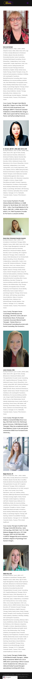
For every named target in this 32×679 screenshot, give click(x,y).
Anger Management (13, 246)
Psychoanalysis (23, 184)
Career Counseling (19, 57)
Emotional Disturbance (9, 171)
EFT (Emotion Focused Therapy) (17, 607)
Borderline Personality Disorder (15, 482)
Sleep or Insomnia (8, 190)
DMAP (17, 169)
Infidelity (25, 74)
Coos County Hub (9, 475)
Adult (13, 50)
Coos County (21, 61)
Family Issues (22, 70)
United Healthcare (8, 651)
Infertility (25, 274)
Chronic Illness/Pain (18, 163)
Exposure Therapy (12, 269)
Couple (12, 63)
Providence (15, 184)
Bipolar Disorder (13, 55)
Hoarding (18, 613)
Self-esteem (10, 89)
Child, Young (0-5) (8, 596)
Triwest (23, 649)
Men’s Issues (23, 78)
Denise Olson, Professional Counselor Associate (14, 238)
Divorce (10, 65)
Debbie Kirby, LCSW (7, 573)
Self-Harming (17, 89)
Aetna (8, 477)
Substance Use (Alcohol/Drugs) (15, 407)
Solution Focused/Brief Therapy (16, 515)
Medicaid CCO (21, 501)
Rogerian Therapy (19, 86)
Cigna (6, 490)
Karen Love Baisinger (8, 47)
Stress (10, 93)
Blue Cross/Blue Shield (18, 586)
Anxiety (10, 53)
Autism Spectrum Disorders (10, 155)
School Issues (23, 293)
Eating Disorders (17, 65)
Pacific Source (7, 399)
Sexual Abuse (21, 295)
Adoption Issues (7, 50)
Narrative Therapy (15, 280)
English (12, 70)
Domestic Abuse (7, 267)
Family (16, 70)
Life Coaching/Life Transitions (11, 76)
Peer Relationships (11, 82)
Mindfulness (6, 80)
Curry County (14, 167)
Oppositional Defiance (21, 626)
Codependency (14, 61)
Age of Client (17, 152)
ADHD (23, 48)
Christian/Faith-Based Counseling (12, 59)
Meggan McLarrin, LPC (8, 474)
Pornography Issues (21, 82)
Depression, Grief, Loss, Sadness (11, 265)
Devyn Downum (9, 48)
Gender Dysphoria (14, 499)
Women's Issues (17, 651)
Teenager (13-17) (12, 193)
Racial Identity (7, 84)
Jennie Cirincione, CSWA (9, 370)
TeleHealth (24, 95)
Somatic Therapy (21, 91)
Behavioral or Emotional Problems (12, 250)
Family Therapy (7, 72)
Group (23, 72)
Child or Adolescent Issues (15, 161)
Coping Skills (6, 63)
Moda (11, 178)
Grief (14, 174)
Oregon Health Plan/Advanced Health (16, 397)
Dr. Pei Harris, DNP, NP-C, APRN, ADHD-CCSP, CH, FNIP (15, 149)
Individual (20, 74)
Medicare (22, 620)
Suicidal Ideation (16, 95)
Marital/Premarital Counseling (11, 78)
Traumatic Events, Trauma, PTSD (12, 97)
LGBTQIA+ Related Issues (10, 501)
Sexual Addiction (11, 91)
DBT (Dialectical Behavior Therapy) (16, 263)
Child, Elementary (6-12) (13, 257)
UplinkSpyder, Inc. (22, 677)
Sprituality (6, 93)
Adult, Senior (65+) (21, 50)
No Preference (15, 505)
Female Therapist (16, 72)
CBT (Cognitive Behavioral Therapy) (12, 380)
